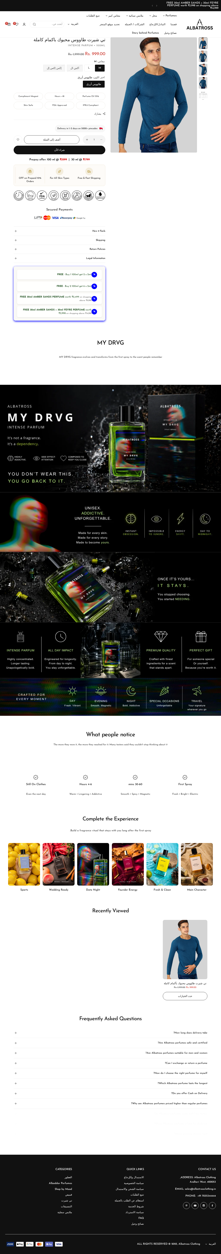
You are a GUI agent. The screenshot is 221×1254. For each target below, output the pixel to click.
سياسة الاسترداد (135, 1212)
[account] (24, 24)
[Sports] (24, 864)
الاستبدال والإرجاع (134, 1177)
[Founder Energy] (128, 864)
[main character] (197, 864)
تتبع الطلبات (137, 1195)
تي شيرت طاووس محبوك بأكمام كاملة (185, 983)
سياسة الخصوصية (134, 1183)
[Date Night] (93, 864)
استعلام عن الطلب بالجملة (129, 1201)
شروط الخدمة (136, 1206)
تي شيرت (66, 1201)
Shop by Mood (63, 1189)
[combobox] (47, 24)
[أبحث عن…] (34, 24)
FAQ (141, 1218)
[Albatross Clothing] (200, 24)
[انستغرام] (203, 1205)
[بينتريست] (186, 1205)
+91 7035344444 (207, 1196)
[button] (156, 5)
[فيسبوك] (212, 1205)
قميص (68, 1195)
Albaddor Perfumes (60, 1183)
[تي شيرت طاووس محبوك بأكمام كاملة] (185, 949)
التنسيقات (66, 1206)
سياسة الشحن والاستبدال (130, 1189)
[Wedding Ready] (59, 864)
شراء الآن (59, 150)
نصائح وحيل (137, 1224)
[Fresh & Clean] (162, 864)
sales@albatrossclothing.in (200, 1189)
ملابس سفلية (64, 1212)
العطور (68, 1177)
